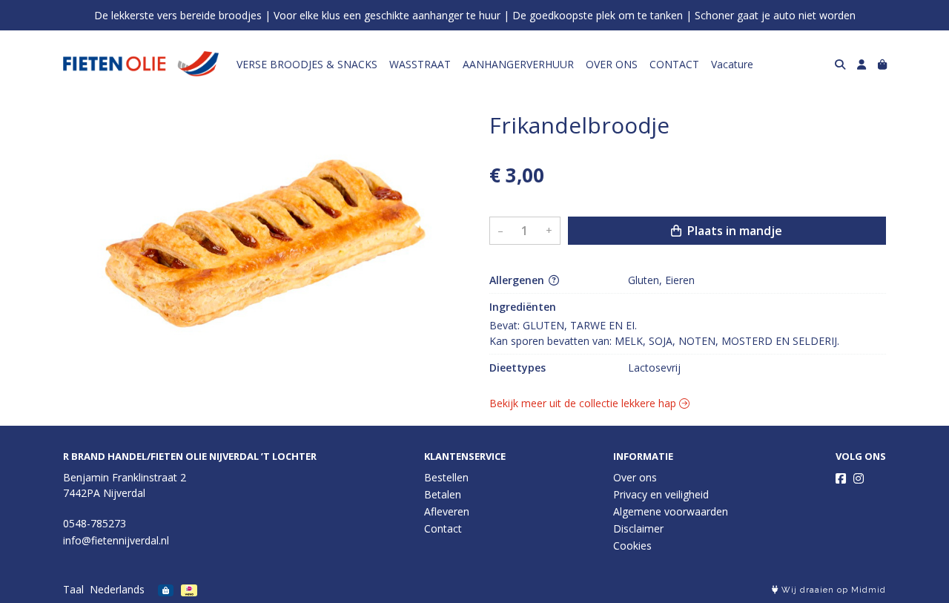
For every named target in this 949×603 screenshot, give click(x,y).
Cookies (632, 545)
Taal (73, 589)
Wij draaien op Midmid (832, 590)
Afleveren (446, 511)
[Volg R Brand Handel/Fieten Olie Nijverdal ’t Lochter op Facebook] (841, 478)
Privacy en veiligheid (661, 494)
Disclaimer (638, 528)
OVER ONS (612, 64)
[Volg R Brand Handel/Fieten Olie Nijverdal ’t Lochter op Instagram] (858, 478)
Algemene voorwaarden (670, 511)
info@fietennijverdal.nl (116, 540)
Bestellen (446, 477)
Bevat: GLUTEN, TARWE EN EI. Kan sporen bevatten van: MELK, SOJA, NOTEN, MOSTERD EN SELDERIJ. (664, 333)
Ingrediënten (522, 307)
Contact (443, 528)
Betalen (442, 494)
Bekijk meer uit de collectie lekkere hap (584, 403)
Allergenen (518, 280)
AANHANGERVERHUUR (518, 64)
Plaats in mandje (733, 231)
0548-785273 (94, 523)
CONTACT (674, 64)
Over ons (635, 477)
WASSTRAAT (420, 64)
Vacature (732, 64)
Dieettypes (517, 367)
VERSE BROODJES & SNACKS (307, 64)
